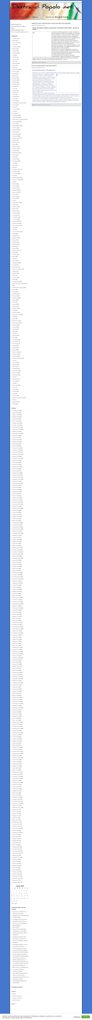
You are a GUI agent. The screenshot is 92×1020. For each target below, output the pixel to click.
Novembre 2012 (16, 753)
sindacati (14, 356)
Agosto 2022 (15, 510)
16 (17, 895)
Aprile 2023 (15, 493)
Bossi (13, 78)
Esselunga (15, 142)
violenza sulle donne (17, 397)
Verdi (13, 393)
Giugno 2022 (15, 514)
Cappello (14, 90)
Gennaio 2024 (15, 475)
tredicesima (15, 379)
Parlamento (15, 281)
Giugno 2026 (15, 414)
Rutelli (14, 337)
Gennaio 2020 (15, 574)
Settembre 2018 (16, 608)
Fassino (14, 150)
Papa (13, 279)
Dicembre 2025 (16, 427)
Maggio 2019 (15, 591)
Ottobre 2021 (15, 531)
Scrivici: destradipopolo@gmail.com (19, 32)
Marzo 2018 (15, 620)
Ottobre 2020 (15, 556)
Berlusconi (15, 69)
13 (27, 893)
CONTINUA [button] (86, 1017)
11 (21, 893)
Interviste (14, 211)
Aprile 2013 (15, 743)
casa (13, 98)
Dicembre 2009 (16, 826)
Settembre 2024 (16, 458)
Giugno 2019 (15, 589)
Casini (14, 100)
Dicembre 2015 (16, 676)
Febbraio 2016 (16, 672)
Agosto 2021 (15, 535)
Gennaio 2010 (15, 824)
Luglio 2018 (15, 612)
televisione (15, 370)
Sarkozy (14, 348)
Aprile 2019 (15, 593)
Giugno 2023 (15, 489)
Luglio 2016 (15, 662)
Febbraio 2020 (16, 572)
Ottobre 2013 (15, 730)
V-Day (13, 387)
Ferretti (14, 157)
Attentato (14, 63)
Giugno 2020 (15, 564)
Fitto (13, 167)
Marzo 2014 (15, 720)
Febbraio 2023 (16, 498)
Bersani (14, 71)
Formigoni (14, 171)
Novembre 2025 (16, 429)
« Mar (12, 903)
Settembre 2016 (16, 658)
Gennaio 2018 (15, 624)
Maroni (14, 240)
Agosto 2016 (15, 660)
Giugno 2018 (15, 614)
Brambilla (14, 80)
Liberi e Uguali (16, 225)
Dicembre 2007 (16, 876)
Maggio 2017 (15, 641)
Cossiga (14, 113)
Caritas (14, 94)
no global (14, 265)
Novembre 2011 (16, 778)
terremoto (14, 372)
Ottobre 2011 (15, 780)
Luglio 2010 (15, 811)
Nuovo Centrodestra (17, 269)
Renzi (13, 327)
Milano (14, 248)
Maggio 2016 (15, 666)
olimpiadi (14, 273)
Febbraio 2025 (16, 448)
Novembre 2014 (16, 703)
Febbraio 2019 (16, 597)
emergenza (15, 138)
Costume (14, 115)
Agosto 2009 (15, 834)
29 (14, 901)
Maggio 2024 (15, 466)
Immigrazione (15, 202)
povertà (14, 304)
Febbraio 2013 (16, 747)
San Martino (15, 341)
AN (13, 55)
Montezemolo (15, 250)
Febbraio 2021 (16, 547)
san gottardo (15, 339)
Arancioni (14, 59)
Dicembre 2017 (16, 626)
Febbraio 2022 (16, 523)
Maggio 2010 (15, 815)
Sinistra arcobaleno (17, 358)
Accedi (14, 994)
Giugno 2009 (15, 838)
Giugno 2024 (15, 464)
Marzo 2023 (15, 495)
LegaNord (14, 221)
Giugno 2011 (15, 788)
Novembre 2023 (16, 479)
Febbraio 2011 (16, 797)
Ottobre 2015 (15, 680)
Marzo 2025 (15, 446)
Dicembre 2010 (16, 801)
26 (24, 898)
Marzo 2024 (15, 471)
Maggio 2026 (15, 417)
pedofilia (14, 294)
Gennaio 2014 (15, 724)
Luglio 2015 (15, 687)
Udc (13, 383)
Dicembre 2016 (16, 651)
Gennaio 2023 (15, 500)
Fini (13, 163)
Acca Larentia (15, 42)
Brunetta (14, 82)
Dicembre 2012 (16, 751)
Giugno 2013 (15, 739)
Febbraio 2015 (16, 697)
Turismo (14, 381)
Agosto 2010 (15, 809)
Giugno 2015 (15, 689)
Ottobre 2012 (15, 755)
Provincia (14, 312)
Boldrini (14, 76)
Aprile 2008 (15, 867)
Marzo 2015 (15, 695)
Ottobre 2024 (15, 456)
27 (27, 898)
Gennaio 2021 (15, 550)
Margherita (15, 238)
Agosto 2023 (15, 485)
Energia (14, 140)
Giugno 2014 (15, 714)
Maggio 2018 (15, 616)
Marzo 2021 (15, 545)
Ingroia (14, 208)
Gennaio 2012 (15, 774)
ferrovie (14, 159)
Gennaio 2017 (15, 649)
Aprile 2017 (15, 643)
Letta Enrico (15, 223)
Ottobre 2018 (15, 606)
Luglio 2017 (15, 637)
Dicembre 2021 (16, 527)
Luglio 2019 (15, 587)
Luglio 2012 (15, 761)
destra (14, 123)
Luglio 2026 (15, 412)
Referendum (15, 323)
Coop (13, 111)
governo (14, 192)
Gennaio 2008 (15, 874)
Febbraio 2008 (16, 872)
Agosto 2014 (15, 710)
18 (22, 895)
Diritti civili (14, 130)
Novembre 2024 (16, 454)
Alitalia (14, 51)
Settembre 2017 (16, 633)
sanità (13, 345)
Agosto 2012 (15, 759)
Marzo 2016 (15, 670)
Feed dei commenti (17, 998)
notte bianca (15, 267)
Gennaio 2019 (15, 599)
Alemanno (15, 46)
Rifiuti (13, 331)
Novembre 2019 (16, 579)
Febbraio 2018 (16, 622)
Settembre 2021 (16, 533)
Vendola (14, 391)
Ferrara (14, 154)
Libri (13, 229)
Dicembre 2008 (16, 851)
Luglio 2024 (15, 462)
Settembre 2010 (16, 807)
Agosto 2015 (15, 685)
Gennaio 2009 (15, 849)
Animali (14, 57)
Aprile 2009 (15, 842)
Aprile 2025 (15, 444)
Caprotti (14, 92)
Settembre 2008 (16, 857)
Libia (13, 227)
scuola (14, 350)
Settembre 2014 (16, 707)
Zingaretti (14, 402)
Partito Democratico (17, 287)
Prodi (13, 310)
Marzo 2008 (15, 869)
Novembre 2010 (16, 803)
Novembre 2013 (16, 728)
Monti (13, 252)
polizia (14, 300)
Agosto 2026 (15, 410)
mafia (13, 233)
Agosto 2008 (15, 859)
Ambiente (14, 53)
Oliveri (14, 275)
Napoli (14, 260)
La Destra (14, 215)
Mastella (14, 242)
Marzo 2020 (15, 570)
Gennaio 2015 (15, 699)
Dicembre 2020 (16, 552)
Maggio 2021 (15, 541)
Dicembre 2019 (16, 577)
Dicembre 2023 (16, 477)
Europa (14, 148)
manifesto (14, 236)
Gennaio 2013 (15, 749)
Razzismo (14, 321)
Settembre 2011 (16, 782)
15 (14, 895)
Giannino (14, 188)
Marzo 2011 (15, 795)
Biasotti (14, 73)
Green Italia (15, 196)
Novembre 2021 (16, 529)
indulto (14, 204)
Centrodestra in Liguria (18, 103)
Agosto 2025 (15, 435)
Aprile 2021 (15, 543)
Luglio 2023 (15, 487)
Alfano (14, 49)
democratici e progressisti (18, 119)
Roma (13, 335)
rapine (14, 318)
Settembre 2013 (16, 732)
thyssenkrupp (15, 375)
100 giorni (14, 38)
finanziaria (15, 161)
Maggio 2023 (15, 491)
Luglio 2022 (15, 512)
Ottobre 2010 (15, 805)
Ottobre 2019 (15, 581)
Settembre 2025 (16, 433)
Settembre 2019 (16, 583)
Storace (14, 366)
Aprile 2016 (15, 668)
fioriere (14, 165)
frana (13, 175)
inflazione (14, 206)
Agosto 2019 (15, 585)
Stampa (14, 364)
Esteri (13, 144)
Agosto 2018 (15, 610)
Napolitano (15, 263)
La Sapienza (15, 217)
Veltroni (14, 389)
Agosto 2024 (15, 460)
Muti (13, 258)
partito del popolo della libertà (19, 283)
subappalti (15, 368)
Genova (14, 186)
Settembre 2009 (16, 832)
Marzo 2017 (15, 645)
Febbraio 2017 (16, 647)
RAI (13, 316)
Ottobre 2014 (15, 705)
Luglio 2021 (15, 537)
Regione (14, 325)
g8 (13, 181)
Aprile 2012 (15, 768)
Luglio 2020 (15, 562)
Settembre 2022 (16, 508)
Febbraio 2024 (16, 473)
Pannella (14, 277)
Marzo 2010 (15, 820)
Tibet (13, 377)
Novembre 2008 (16, 853)
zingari (14, 404)
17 (19, 895)
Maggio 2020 (15, 566)
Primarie (14, 308)
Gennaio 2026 (15, 425)
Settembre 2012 (16, 757)
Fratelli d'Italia (15, 177)
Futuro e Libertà (16, 179)
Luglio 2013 (15, 737)
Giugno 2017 (15, 639)
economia (14, 134)
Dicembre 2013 (16, 726)
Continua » (65, 59)
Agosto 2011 (15, 784)
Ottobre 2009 (15, 830)
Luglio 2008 (15, 861)
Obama (14, 271)
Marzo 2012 (15, 770)
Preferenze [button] (77, 1017)
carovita (14, 96)
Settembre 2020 (16, 558)
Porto (13, 302)
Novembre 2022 (16, 504)
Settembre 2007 (16, 882)
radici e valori (15, 314)
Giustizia (14, 190)
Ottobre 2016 (15, 655)
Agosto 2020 (15, 560)
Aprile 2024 (15, 468)
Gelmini (14, 184)
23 (17, 898)
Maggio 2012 (15, 766)
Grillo (13, 198)
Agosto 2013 (15, 734)
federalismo (15, 152)
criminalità (39, 104)
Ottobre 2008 (15, 855)
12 (24, 893)
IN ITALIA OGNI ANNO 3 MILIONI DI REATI (44, 65)
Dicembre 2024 (16, 452)
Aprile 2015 (15, 693)
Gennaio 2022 (15, 525)
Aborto (14, 40)
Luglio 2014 (15, 712)
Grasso (14, 194)
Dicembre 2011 (16, 776)
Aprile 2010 (15, 818)
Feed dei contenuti (17, 996)
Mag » (16, 903)
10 (19, 893)
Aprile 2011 (15, 793)
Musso (14, 256)
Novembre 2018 (16, 604)
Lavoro (14, 219)
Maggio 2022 (15, 516)
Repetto (14, 329)
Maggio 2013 (15, 741)
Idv (13, 200)
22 (14, 898)
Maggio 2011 (15, 791)
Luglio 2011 (15, 786)
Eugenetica (15, 146)
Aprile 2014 (15, 718)
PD (13, 289)
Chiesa (14, 105)
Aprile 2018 (15, 618)
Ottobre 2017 (15, 631)
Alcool (14, 44)
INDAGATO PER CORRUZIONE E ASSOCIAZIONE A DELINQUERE (51, 23)
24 (19, 898)
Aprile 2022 (15, 518)
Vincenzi (14, 395)
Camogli (14, 86)
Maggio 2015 (15, 691)
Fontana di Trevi (16, 169)
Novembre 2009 (16, 828)
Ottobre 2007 (15, 880)
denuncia (14, 121)
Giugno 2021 (15, 539)
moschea (14, 254)
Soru (13, 360)
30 (17, 901)
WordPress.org (16, 1000)
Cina (13, 107)
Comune (14, 109)
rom (13, 333)
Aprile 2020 (15, 568)
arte (13, 61)
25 (22, 898)
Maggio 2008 (15, 865)
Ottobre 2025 (15, 431)
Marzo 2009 (15, 845)
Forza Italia (15, 173)
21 (11, 898)
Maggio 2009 (15, 840)
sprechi (14, 362)
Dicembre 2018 (16, 601)
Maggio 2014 (15, 716)
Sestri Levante (15, 352)
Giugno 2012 (15, 764)
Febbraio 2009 (16, 847)
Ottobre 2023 (15, 481)
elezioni (14, 136)
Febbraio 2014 (16, 722)
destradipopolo (16, 125)
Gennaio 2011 (15, 799)
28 (11, 901)
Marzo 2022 (15, 520)
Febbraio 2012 (16, 772)
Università (14, 385)
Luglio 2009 (15, 836)
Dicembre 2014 (16, 701)
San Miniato (15, 343)
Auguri (14, 65)
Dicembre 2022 (16, 502)
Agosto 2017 (15, 635)
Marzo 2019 (15, 595)
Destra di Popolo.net (46, 12)
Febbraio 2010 (16, 822)
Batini (13, 67)
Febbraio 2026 (16, 423)
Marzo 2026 (15, 421)
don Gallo (14, 132)
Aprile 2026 (15, 419)
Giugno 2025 (15, 439)
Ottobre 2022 (15, 506)
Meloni (14, 246)
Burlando (14, 84)
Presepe (14, 306)
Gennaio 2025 (15, 450)
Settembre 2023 (16, 483)
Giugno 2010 (15, 813)
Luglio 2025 (15, 437)
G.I (15, 1004)
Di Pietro (14, 127)
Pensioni (14, 296)
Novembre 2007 (16, 878)
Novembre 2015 (16, 678)
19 (24, 895)
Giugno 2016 (15, 664)
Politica (38, 62)
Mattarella (14, 244)
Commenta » (43, 62)
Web (13, 399)
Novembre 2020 (16, 554)
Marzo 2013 (15, 745)
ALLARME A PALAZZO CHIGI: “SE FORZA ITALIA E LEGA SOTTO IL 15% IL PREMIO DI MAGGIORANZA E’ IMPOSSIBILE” (19, 923)
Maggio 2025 (15, 441)
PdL (13, 291)
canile (13, 88)
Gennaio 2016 (15, 674)
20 (27, 895)
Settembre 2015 (16, 682)
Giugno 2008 (15, 863)
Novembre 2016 (16, 653)
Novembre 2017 (16, 628)
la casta (14, 213)
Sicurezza (14, 354)
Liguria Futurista (16, 231)
